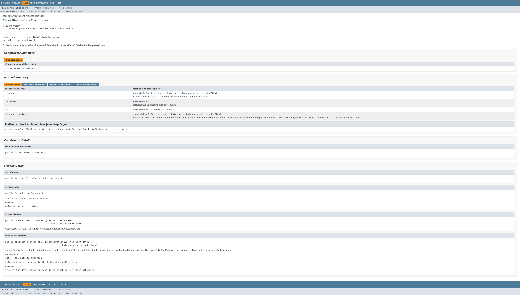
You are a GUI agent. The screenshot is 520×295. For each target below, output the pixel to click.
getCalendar (140, 101)
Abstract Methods (60, 84)
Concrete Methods (86, 84)
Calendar (11, 101)
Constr (32, 11)
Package (16, 3)
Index (52, 3)
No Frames (48, 8)
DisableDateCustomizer (20, 68)
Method (42, 11)
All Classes (65, 8)
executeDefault (142, 93)
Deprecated (42, 3)
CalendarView (190, 93)
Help (59, 3)
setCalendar (140, 109)
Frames (37, 8)
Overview (5, 3)
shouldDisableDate (144, 114)
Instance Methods (35, 84)
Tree (32, 3)
